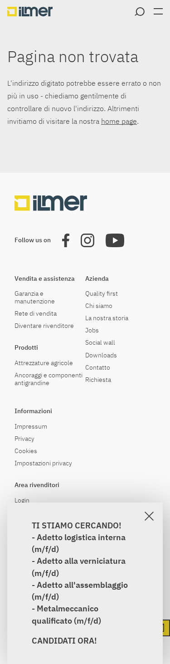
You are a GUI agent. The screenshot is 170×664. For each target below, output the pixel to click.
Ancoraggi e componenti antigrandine (49, 379)
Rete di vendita (36, 313)
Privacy (24, 439)
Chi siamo (98, 306)
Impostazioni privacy (43, 463)
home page (119, 121)
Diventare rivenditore (44, 326)
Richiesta (98, 380)
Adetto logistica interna (81, 537)
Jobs (92, 330)
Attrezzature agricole (44, 363)
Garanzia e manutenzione (35, 297)
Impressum (31, 426)
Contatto (97, 367)
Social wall (100, 343)
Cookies (26, 451)
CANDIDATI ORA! (64, 640)
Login (22, 500)
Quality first (101, 294)
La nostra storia (106, 318)
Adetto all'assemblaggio (82, 585)
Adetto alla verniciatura (81, 561)
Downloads (101, 355)
